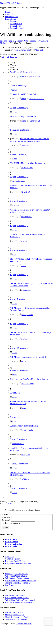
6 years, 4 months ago (19, 225)
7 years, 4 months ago (19, 488)
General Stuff (34, 76)
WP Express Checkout (14, 612)
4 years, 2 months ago (19, 108)
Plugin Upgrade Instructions (16, 573)
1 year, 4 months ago (18, 85)
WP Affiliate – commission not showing (26, 357)
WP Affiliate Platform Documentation (20, 580)
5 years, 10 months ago (19, 130)
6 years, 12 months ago (19, 370)
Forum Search (11, 542)
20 (11, 56)
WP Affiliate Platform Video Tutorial (20, 600)
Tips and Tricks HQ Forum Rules (23, 94)
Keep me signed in (12, 523)
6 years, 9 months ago (19, 324)
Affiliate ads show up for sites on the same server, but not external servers (29, 140)
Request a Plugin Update (15, 561)
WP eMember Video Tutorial (17, 598)
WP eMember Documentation (17, 578)
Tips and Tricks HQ (24, 624)
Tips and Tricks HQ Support (11, 3)
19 (8, 56)
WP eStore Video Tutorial (15, 595)
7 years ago (15, 392)
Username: (6, 517)
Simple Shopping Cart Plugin (17, 617)
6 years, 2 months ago (19, 201)
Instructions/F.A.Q (37, 99)
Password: (6, 520)
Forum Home (11, 539)
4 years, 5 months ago (21, 50)
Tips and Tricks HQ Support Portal (14, 41)
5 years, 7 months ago (19, 176)
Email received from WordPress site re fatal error (30, 379)
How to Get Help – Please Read (23, 116)
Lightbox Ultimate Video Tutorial (18, 602)
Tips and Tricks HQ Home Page (18, 583)
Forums (33, 41)
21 (13, 56)
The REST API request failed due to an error (28, 163)
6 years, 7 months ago (19, 299)
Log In (5, 527)
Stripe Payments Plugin (14, 615)
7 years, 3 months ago (19, 439)
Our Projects (10, 585)
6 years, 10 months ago (19, 348)
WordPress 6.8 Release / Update (23, 72)
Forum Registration (13, 544)
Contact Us (9, 556)
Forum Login (11, 546)
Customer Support (12, 559)
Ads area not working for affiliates (24, 426)
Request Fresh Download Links (18, 563)
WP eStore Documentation (16, 576)
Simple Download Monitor (16, 619)
